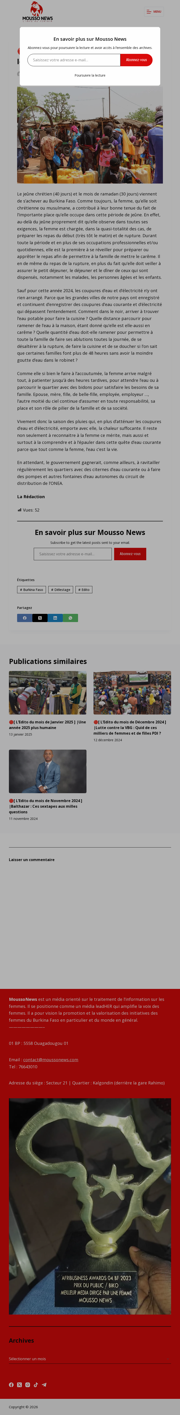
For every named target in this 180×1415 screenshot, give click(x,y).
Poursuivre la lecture (90, 75)
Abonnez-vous (136, 60)
